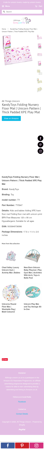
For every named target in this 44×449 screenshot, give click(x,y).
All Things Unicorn (24, 421)
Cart (40, 6)
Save (5, 359)
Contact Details (22, 413)
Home (4, 29)
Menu (7, 6)
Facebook (22, 401)
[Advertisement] (22, 150)
